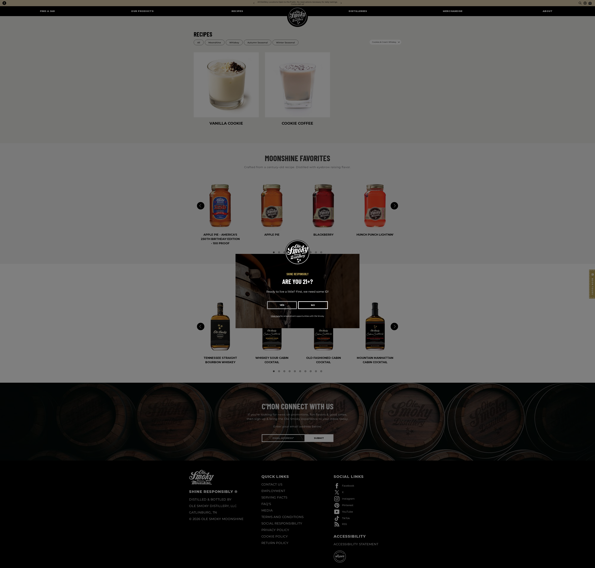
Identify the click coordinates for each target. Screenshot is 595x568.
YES (282, 305)
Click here (275, 316)
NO (313, 305)
